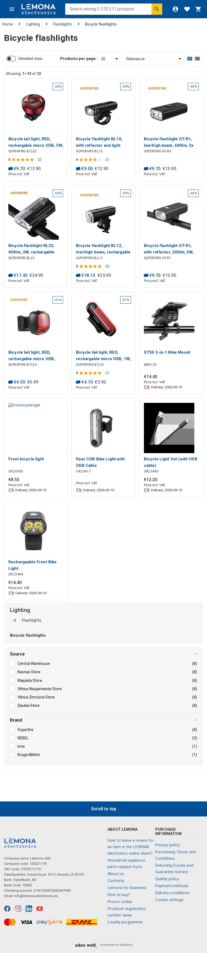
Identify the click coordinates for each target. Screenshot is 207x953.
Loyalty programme (125, 922)
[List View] (197, 58)
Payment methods (171, 885)
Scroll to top (103, 808)
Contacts (116, 880)
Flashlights (62, 24)
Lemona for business (127, 887)
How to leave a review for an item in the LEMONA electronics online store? (131, 847)
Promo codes (120, 901)
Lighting (33, 24)
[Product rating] (23, 159)
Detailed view (30, 58)
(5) (107, 266)
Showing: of (23, 73)
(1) (107, 160)
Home (7, 24)
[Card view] (190, 58)
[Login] (175, 9)
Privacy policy (167, 845)
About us (116, 873)
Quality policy (167, 878)
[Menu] (11, 9)
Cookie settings (169, 899)
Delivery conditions (172, 892)
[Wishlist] (187, 9)
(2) (40, 160)
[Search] (156, 9)
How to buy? (119, 894)
